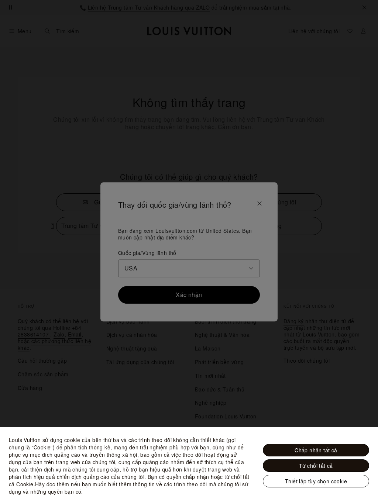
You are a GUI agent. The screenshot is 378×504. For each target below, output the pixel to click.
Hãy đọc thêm (52, 484)
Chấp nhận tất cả (316, 450)
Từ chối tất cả (316, 465)
